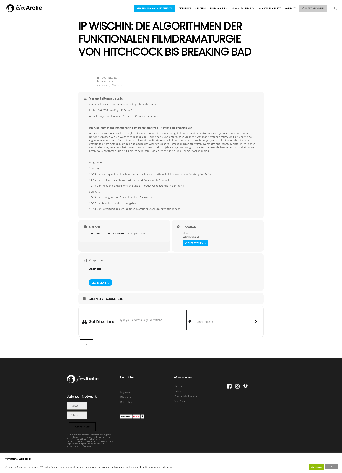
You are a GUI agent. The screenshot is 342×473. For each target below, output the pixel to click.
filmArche (188, 233)
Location (189, 227)
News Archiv (180, 401)
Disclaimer (125, 397)
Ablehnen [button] (331, 467)
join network (82, 426)
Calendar (95, 299)
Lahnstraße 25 (191, 236)
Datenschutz (126, 402)
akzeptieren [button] (316, 467)
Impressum (125, 392)
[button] (334, 9)
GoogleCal (114, 299)
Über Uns (178, 386)
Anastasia (95, 269)
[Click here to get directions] (256, 321)
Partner (177, 391)
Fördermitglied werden (185, 396)
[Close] (86, 342)
